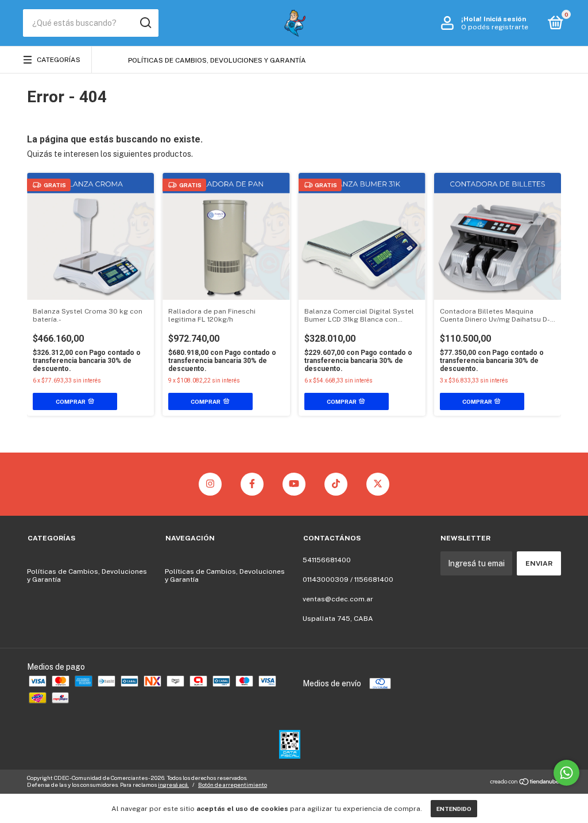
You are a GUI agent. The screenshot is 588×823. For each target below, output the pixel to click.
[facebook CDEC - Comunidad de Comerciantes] (252, 484)
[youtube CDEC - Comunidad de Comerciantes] (294, 484)
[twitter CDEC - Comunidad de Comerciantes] (377, 484)
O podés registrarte (494, 27)
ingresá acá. (173, 784)
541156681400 (327, 560)
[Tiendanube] (525, 782)
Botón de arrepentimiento (232, 784)
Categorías (58, 60)
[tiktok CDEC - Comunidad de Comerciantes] (335, 484)
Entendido (453, 808)
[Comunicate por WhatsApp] (566, 773)
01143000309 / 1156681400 (348, 579)
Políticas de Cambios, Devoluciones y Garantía (217, 60)
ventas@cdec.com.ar (338, 599)
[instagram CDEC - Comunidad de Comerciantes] (210, 484)
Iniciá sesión (504, 19)
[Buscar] (145, 23)
